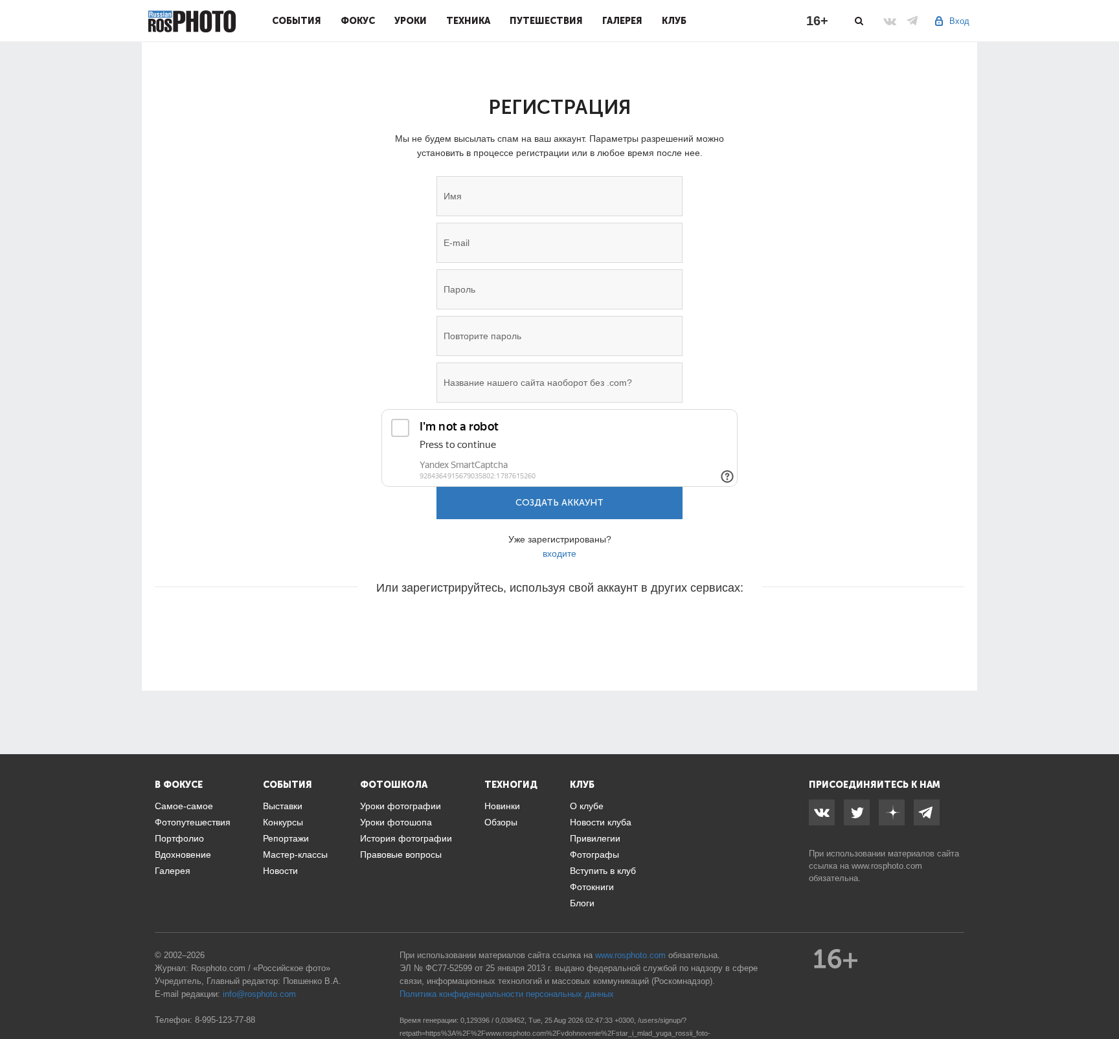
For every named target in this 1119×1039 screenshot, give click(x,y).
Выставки (282, 806)
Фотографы (594, 854)
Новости (280, 871)
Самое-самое (184, 806)
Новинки (502, 806)
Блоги (582, 903)
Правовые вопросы (401, 854)
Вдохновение (183, 854)
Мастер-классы (295, 854)
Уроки (410, 21)
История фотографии (406, 838)
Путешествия (546, 21)
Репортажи (286, 838)
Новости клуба (600, 822)
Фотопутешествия (193, 822)
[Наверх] (1102, 996)
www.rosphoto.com (887, 866)
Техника (468, 21)
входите (559, 553)
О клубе (587, 806)
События (296, 21)
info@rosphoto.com (259, 994)
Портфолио (179, 838)
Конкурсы (283, 822)
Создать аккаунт (559, 503)
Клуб (674, 21)
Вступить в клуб (603, 871)
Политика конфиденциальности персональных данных (507, 994)
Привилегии (595, 838)
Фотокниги (592, 887)
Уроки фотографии (400, 806)
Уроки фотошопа (396, 822)
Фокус (358, 21)
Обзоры (500, 822)
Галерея (622, 21)
